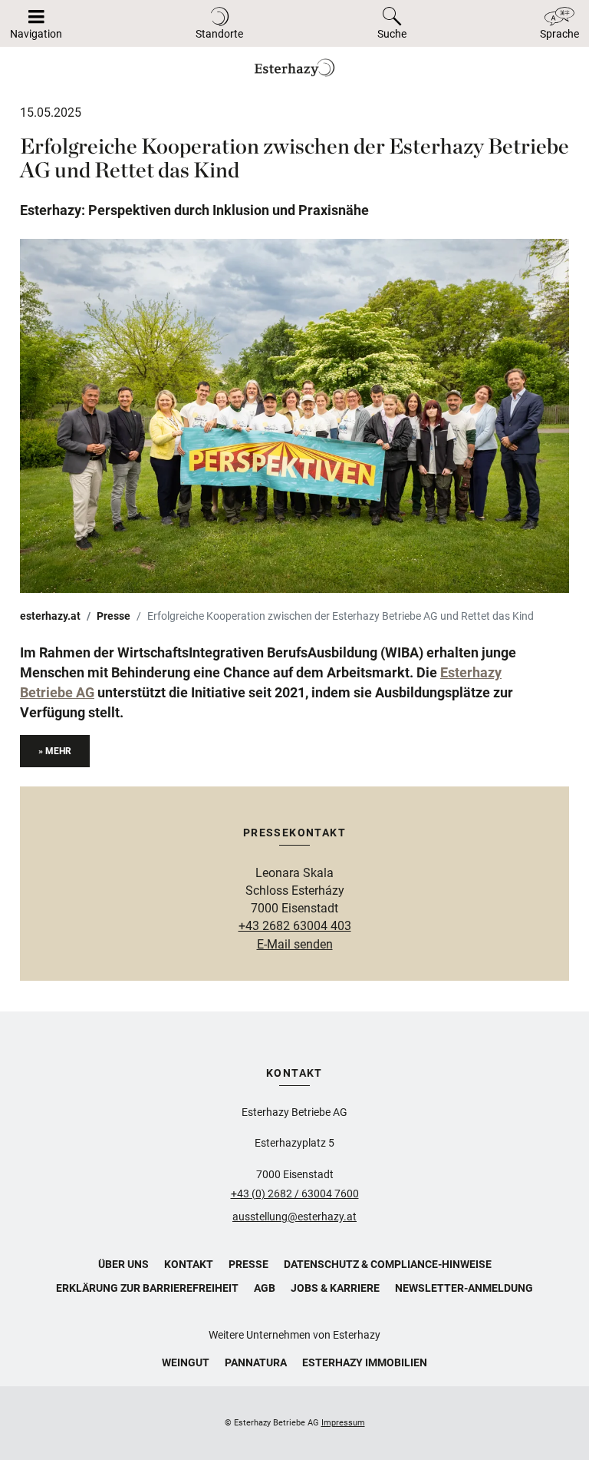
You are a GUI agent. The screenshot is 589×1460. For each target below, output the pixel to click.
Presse (113, 616)
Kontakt (188, 1264)
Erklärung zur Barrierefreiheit (147, 1288)
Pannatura (256, 1362)
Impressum (343, 1423)
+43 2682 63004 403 (295, 926)
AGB (264, 1288)
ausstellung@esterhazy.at (294, 1216)
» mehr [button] (54, 751)
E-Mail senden (295, 944)
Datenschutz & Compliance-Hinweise (388, 1264)
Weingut (185, 1362)
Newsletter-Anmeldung (464, 1288)
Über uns (123, 1264)
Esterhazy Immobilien (364, 1362)
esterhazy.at (50, 616)
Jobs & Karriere (335, 1288)
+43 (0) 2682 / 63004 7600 (295, 1193)
